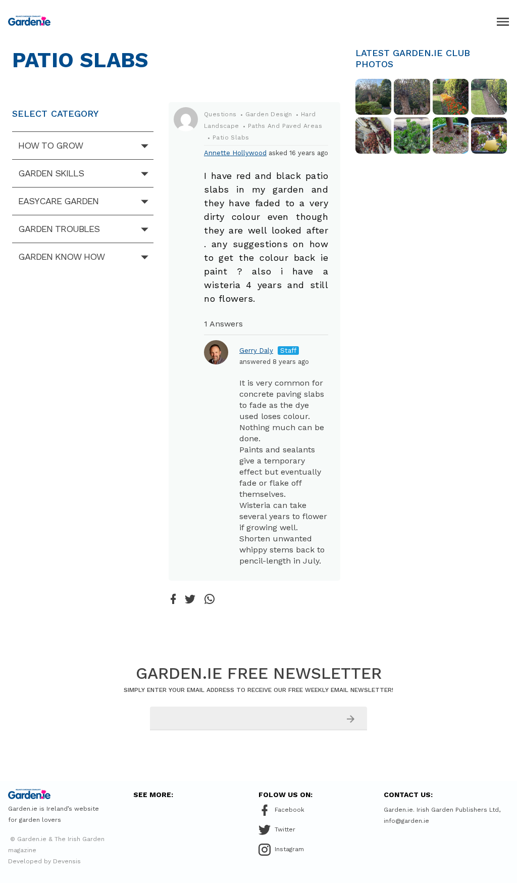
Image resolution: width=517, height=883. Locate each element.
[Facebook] (173, 599)
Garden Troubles (58, 228)
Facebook (289, 809)
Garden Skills (51, 173)
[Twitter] (190, 600)
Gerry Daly (256, 350)
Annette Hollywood (235, 153)
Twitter (285, 829)
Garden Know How (61, 256)
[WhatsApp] (209, 600)
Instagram (289, 849)
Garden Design (268, 114)
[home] (29, 21)
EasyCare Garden (58, 201)
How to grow (50, 145)
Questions (220, 114)
